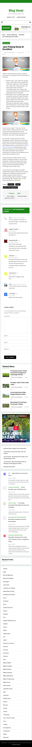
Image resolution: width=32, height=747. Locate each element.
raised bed (5, 695)
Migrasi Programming (8, 679)
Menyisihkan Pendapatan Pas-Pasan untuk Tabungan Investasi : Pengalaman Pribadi (18, 539)
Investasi (5, 650)
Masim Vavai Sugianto (9, 52)
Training (5, 724)
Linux (4, 659)
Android (5, 568)
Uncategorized (7, 727)
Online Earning (6, 685)
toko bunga (12, 293)
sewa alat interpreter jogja (15, 535)
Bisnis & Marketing (8, 575)
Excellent (11, 184)
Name (6, 335)
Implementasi (6, 633)
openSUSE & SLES (7, 688)
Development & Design (9, 594)
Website (6, 349)
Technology (6, 714)
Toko (4, 721)
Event (4, 604)
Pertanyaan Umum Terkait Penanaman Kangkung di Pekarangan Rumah (18, 372)
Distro (4, 598)
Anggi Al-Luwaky (13, 229)
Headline (5, 624)
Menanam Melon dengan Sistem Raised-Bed (15, 448)
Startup (5, 711)
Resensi (5, 701)
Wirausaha (6, 43)
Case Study (6, 585)
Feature (5, 611)
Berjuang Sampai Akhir (9, 466)
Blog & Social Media (8, 578)
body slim (11, 255)
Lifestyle (5, 656)
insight (5, 640)
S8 (9, 473)
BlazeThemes (16, 744)
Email (6, 342)
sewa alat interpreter (13, 487)
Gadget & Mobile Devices (9, 620)
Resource (5, 705)
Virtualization (6, 731)
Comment (7, 316)
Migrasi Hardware (7, 672)
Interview (5, 646)
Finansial (5, 614)
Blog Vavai (16, 10)
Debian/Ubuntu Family (8, 591)
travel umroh (12, 273)
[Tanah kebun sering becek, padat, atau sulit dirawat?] (15, 29)
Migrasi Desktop (7, 669)
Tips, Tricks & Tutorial (8, 718)
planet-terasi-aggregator (10, 187)
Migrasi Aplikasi (7, 662)
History (5, 627)
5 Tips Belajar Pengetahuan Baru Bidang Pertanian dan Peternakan (18, 505)
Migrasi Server (6, 682)
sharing (5, 708)
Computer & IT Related (9, 588)
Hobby (4, 630)
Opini (4, 692)
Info (4, 637)
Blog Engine (6, 581)
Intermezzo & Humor (8, 643)
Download (5, 601)
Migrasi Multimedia (8, 675)
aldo (10, 284)
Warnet (5, 734)
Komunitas (6, 653)
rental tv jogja (12, 503)
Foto (4, 617)
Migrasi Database (7, 666)
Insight (18, 184)
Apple (4, 572)
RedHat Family (7, 698)
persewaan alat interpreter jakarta (17, 517)
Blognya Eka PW (13, 240)
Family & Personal (7, 607)
